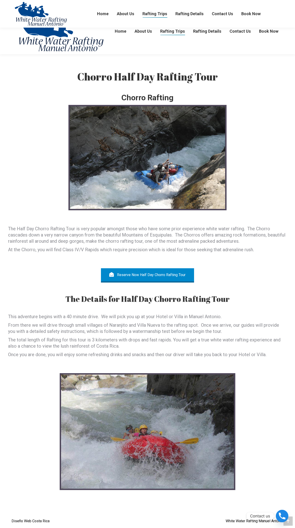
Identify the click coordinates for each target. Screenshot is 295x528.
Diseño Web (21, 521)
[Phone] (282, 516)
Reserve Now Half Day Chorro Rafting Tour (151, 275)
